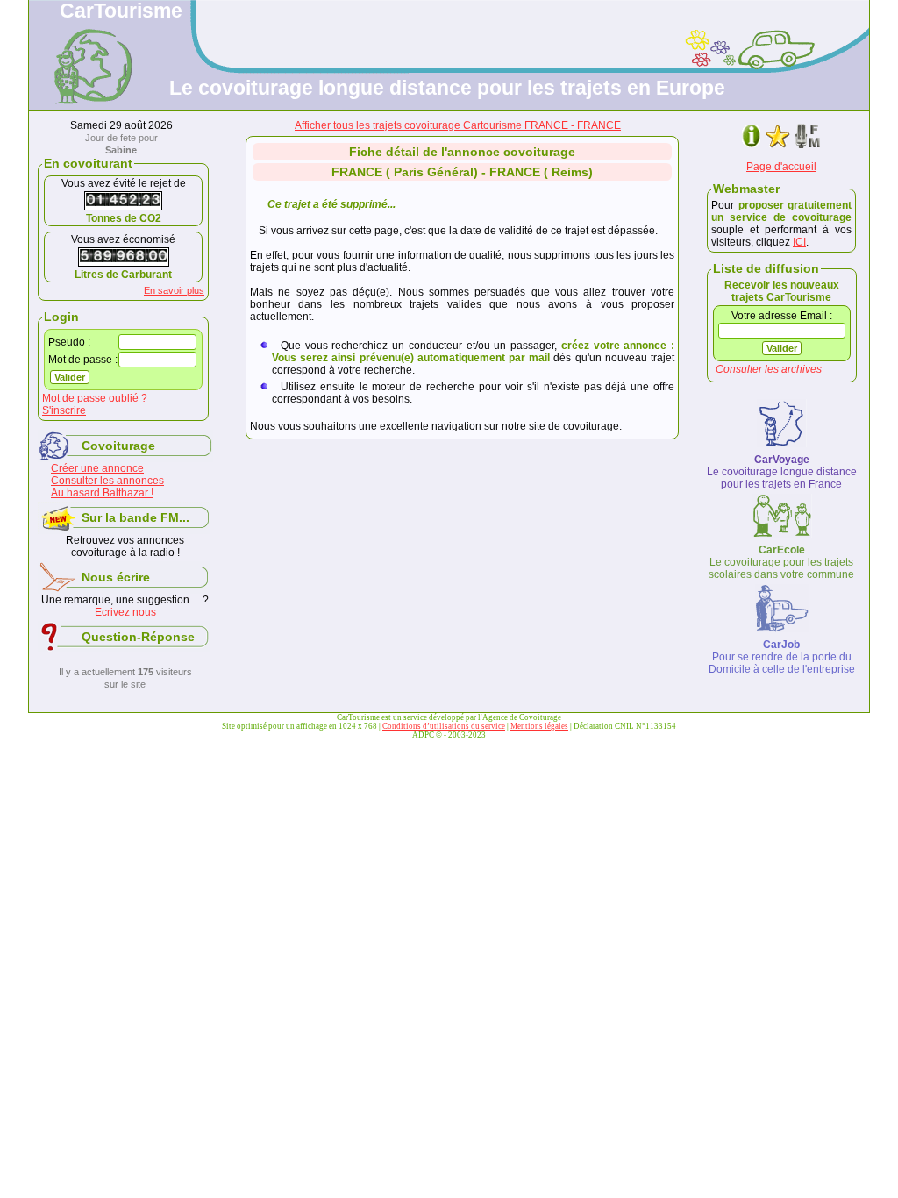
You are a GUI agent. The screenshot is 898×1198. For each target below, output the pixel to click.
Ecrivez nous (125, 612)
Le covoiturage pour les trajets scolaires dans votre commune (781, 562)
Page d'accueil (781, 166)
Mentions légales (539, 726)
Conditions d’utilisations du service (443, 726)
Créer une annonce (97, 468)
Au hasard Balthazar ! (102, 493)
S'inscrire (64, 410)
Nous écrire (116, 577)
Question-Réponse (138, 637)
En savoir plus (174, 290)
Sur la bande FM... (135, 517)
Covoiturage (118, 446)
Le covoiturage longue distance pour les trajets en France (782, 471)
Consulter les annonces (107, 480)
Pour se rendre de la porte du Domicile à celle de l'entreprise (782, 656)
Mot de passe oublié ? (94, 398)
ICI (799, 242)
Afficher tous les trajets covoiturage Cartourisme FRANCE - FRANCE (458, 125)
